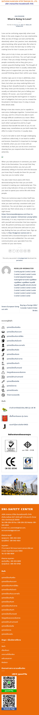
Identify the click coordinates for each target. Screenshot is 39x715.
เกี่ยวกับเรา (5, 650)
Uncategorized (19, 16)
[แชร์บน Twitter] (17, 251)
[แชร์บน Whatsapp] (10, 251)
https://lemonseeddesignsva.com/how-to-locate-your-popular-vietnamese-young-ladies (19, 215)
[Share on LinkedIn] (29, 251)
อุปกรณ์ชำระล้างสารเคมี (10, 622)
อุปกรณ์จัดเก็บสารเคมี (9, 614)
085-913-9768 (15, 563)
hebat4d (23, 277)
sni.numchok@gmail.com (11, 530)
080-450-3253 (15, 538)
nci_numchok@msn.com (16, 527)
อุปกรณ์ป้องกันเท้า (8, 609)
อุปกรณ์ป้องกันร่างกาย (9, 606)
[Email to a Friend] (21, 251)
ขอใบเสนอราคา (7, 658)
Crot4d (16, 271)
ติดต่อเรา (5, 662)
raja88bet (33, 279)
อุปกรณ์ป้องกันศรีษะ (8, 577)
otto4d (28, 285)
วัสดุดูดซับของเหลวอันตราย (11, 618)
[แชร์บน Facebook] (14, 251)
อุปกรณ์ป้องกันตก (8, 601)
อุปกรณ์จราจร (6, 630)
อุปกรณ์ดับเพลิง (7, 634)
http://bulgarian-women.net (18, 233)
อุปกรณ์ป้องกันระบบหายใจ (11, 593)
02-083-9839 (9, 553)
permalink (19, 260)
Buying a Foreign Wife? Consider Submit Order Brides (28, 308)
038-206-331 (9, 522)
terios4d (25, 279)
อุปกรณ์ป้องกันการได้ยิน (10, 585)
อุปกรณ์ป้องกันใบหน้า (9, 589)
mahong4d (18, 279)
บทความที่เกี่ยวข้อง (8, 654)
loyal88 (32, 282)
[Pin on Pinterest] (25, 251)
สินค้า (3, 646)
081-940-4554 (15, 540)
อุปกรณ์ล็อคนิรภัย (8, 626)
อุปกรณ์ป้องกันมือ (8, 597)
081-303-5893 (16, 561)
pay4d (22, 271)
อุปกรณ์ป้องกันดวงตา (9, 581)
